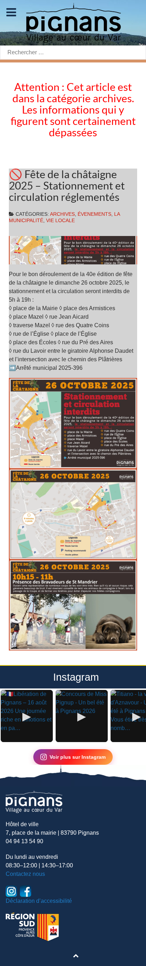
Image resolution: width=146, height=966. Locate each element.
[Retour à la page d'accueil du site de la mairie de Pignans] (73, 22)
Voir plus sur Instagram (78, 757)
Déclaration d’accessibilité (39, 901)
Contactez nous (25, 874)
